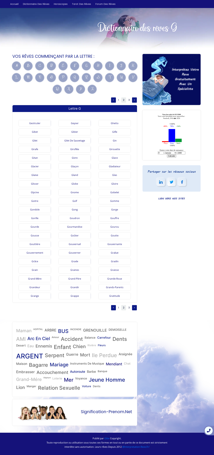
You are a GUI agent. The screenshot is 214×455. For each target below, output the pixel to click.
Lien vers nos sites (171, 198)
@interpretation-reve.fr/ (136, 446)
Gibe (106, 438)
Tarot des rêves (81, 4)
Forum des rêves (105, 4)
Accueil (14, 4)
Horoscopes (61, 4)
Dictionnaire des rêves (36, 4)
